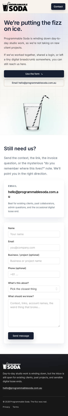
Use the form (34, 73)
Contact (58, 6)
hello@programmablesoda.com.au (33, 194)
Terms (16, 407)
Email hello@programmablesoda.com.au (34, 82)
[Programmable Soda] (15, 6)
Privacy (6, 407)
